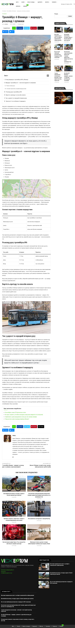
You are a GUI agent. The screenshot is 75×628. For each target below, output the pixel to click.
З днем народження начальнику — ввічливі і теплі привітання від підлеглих (58, 77)
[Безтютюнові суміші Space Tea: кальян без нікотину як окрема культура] (14, 532)
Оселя (22, 2)
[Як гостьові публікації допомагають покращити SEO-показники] (58, 47)
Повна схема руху (10, 85)
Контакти (3, 571)
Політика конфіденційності (7, 569)
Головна (4, 11)
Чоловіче (54, 2)
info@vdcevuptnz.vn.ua (6, 573)
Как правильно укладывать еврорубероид (39, 518)
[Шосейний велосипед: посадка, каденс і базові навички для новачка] (14, 483)
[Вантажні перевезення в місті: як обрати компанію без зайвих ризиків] (58, 30)
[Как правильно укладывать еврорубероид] (39, 509)
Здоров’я (40, 2)
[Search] (74, 4)
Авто (17, 2)
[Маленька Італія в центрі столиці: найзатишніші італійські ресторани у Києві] (39, 532)
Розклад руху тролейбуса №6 (14, 92)
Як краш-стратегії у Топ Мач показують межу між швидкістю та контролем (24, 414)
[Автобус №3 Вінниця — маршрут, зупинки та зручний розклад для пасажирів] (68, 68)
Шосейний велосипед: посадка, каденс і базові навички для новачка (68, 37)
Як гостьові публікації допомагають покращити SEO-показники (58, 54)
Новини (25, 6)
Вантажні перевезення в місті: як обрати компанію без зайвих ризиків (58, 37)
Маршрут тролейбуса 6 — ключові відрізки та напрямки (20, 82)
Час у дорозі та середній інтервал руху (16, 98)
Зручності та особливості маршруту (16, 101)
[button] (55, 98)
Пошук (56, 14)
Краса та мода (30, 2)
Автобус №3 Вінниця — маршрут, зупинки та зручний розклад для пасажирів (68, 77)
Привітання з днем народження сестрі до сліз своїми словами (21, 416)
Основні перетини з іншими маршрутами (16, 88)
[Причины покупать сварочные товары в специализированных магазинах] (14, 509)
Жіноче (47, 2)
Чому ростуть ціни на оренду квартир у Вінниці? (17, 419)
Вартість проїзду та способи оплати (16, 95)
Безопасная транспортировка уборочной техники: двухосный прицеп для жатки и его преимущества (39, 495)
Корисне (18, 6)
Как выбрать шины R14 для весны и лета (15, 412)
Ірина (6, 24)
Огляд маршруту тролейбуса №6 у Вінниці (16, 79)
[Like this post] (14, 28)
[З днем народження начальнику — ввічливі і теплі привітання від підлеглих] (58, 68)
